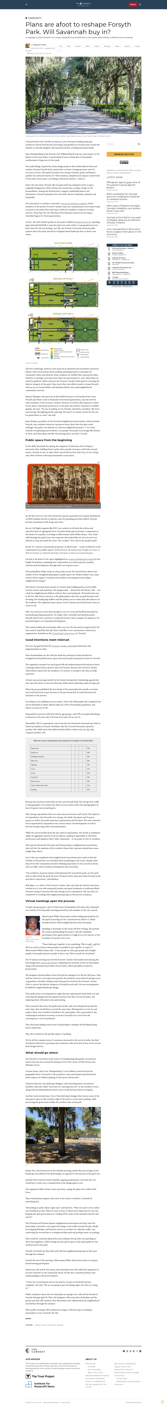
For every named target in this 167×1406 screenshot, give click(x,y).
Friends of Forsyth (82, 222)
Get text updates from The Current (95, 1385)
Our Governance (94, 1370)
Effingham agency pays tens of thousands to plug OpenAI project (123, 185)
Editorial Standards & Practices (97, 1376)
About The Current (95, 1373)
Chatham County (40, 1325)
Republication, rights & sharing (128, 1381)
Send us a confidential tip (95, 1381)
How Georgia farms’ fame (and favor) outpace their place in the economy (124, 232)
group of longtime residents (74, 203)
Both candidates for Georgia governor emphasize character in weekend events (123, 197)
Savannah (60, 1325)
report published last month (81, 559)
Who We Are (90, 1364)
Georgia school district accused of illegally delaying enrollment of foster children (124, 220)
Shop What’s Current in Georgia (126, 1373)
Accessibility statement (133, 1402)
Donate (133, 4)
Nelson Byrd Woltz (49, 963)
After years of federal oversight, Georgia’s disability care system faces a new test (124, 208)
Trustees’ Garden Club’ (62, 646)
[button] (27, 483)
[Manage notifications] (162, 1401)
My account (118, 1384)
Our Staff (91, 1367)
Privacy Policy (122, 1378)
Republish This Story (124, 154)
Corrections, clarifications (95, 1378)
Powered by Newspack (51, 1402)
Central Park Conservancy (63, 633)
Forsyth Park (51, 1325)
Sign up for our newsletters (125, 1364)
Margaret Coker (39, 45)
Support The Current (122, 1367)
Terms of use (119, 1376)
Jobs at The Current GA (123, 1370)
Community (34, 18)
